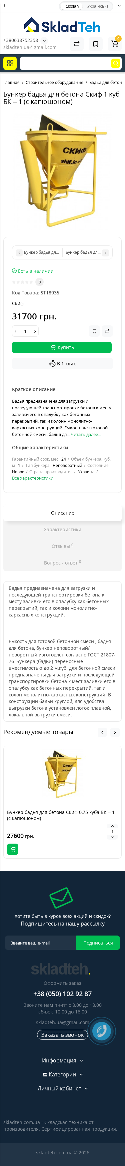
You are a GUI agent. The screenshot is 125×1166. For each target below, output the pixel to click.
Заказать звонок (62, 1034)
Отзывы (62, 546)
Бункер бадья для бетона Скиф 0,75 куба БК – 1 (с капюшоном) (61, 815)
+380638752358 (20, 40)
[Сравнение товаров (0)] (77, 44)
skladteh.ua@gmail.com (62, 1022)
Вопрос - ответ (62, 562)
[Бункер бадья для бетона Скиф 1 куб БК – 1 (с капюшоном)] (62, 171)
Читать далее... (86, 434)
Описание (62, 513)
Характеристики (62, 529)
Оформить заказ (62, 983)
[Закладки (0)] (96, 44)
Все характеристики (32, 478)
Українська (98, 6)
